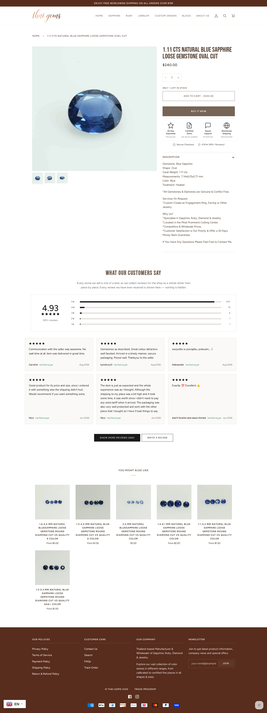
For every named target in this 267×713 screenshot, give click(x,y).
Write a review (157, 437)
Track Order (91, 667)
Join (226, 663)
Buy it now (198, 111)
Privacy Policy (40, 649)
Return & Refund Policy (45, 673)
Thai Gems (115, 689)
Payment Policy (41, 661)
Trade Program (145, 689)
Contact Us (90, 649)
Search (88, 655)
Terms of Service (42, 655)
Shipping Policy (41, 667)
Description (171, 157)
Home (36, 35)
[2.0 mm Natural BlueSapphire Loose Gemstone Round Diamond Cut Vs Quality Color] (133, 502)
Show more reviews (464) (117, 437)
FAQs (87, 661)
